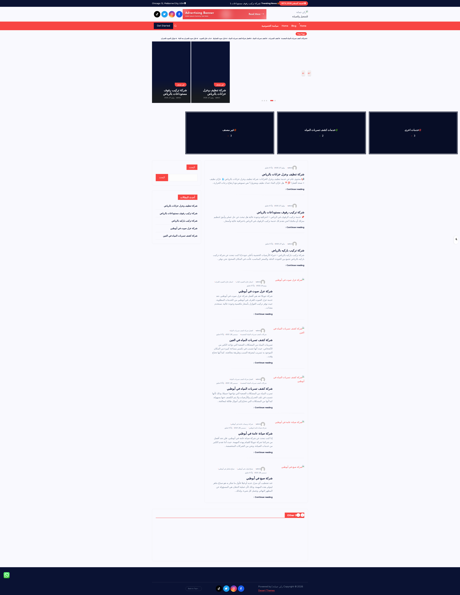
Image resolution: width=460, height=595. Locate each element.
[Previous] (302, 515)
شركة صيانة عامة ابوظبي (258, 428)
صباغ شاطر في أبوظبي (226, 469)
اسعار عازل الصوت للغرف (224, 282)
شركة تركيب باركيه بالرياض (288, 250)
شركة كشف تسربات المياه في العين (251, 340)
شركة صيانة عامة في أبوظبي (255, 433)
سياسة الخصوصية (270, 25)
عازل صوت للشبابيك (219, 38)
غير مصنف (298, 79)
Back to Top (192, 588)
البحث (192, 167)
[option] (269, 72)
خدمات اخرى (412, 130)
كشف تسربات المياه (259, 38)
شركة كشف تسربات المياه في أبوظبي (250, 388)
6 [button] (262, 100)
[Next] (298, 515)
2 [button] (272, 100)
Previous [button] (309, 73)
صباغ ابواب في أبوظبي (245, 469)
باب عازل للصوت (204, 38)
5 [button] (264, 100)
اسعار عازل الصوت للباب (244, 282)
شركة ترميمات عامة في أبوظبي (242, 424)
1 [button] (275, 100)
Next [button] (303, 73)
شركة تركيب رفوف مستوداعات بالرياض (175, 91)
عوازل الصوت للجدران (168, 38)
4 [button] (268, 100)
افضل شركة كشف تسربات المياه (239, 38)
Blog (293, 25)
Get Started (163, 25)
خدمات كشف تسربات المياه (320, 130)
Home (303, 25)
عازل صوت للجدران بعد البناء (187, 38)
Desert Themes (266, 590)
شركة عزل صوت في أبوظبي (255, 291)
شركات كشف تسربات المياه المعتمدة (293, 38)
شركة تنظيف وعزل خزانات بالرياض (276, 86)
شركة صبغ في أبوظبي (259, 478)
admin (291, 93)
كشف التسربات (273, 38)
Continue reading (295, 189)
